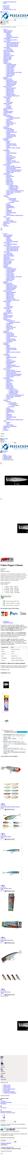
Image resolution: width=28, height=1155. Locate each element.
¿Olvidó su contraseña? (6, 1143)
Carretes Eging (9, 68)
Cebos (7, 219)
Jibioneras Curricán (10, 94)
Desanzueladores (10, 158)
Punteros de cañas (7, 56)
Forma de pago (6, 1087)
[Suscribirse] (15, 1121)
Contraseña (3, 1140)
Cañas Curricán (6, 41)
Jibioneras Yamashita (11, 87)
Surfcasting (6, 139)
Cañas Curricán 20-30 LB (12, 43)
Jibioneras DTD (10, 89)
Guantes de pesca (13, 185)
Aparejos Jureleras (10, 165)
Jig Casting (8, 106)
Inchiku (8, 98)
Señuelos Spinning (7, 103)
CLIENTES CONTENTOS (9, 1)
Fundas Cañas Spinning (11, 39)
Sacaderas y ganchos (11, 160)
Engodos (8, 218)
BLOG (5, 3)
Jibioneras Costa (10, 93)
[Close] (1, 230)
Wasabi (8, 100)
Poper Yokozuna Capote (10, 748)
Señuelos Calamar (7, 86)
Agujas (8, 203)
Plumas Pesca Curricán (11, 81)
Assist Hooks (9, 137)
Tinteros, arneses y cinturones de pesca (15, 190)
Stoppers (8, 141)
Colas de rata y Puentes (11, 145)
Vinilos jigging (9, 102)
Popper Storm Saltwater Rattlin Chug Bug (10, 806)
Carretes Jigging (10, 71)
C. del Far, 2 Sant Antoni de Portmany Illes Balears (6, 1102)
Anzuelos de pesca (7, 128)
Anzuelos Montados (10, 134)
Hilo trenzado (9, 121)
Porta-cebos (9, 175)
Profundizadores (10, 206)
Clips (7, 208)
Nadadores (8, 107)
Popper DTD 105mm (5, 992)
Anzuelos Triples (10, 130)
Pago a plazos (6, 1090)
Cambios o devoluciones (9, 1091)
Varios (4, 216)
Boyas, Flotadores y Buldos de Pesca (14, 215)
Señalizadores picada (11, 143)
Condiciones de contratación (9, 1092)
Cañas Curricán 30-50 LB (12, 45)
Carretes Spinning (10, 67)
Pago (1, 1059)
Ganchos (8, 194)
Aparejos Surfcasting (11, 168)
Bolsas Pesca (9, 180)
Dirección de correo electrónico (8, 1137)
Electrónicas (9, 159)
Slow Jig (8, 99)
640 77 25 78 (6, 5)
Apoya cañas (9, 178)
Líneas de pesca (7, 115)
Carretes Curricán (10, 69)
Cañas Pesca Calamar (8, 50)
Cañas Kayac (6, 52)
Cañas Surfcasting (7, 32)
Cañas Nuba (9, 48)
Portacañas (5, 60)
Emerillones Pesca (10, 207)
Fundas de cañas (7, 59)
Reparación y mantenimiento (9, 221)
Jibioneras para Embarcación (12, 95)
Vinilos (8, 104)
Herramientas (6, 150)
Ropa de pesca (9, 184)
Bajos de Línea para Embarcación (14, 169)
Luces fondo (9, 155)
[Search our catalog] (15, 442)
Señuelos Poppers (10, 85)
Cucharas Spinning (7, 112)
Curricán (8, 120)
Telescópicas (9, 35)
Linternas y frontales (11, 156)
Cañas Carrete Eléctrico (8, 51)
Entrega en (2, 1065)
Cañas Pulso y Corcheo (8, 55)
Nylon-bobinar (9, 119)
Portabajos (8, 205)
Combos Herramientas (11, 152)
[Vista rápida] (4, 804)
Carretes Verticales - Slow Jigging (14, 72)
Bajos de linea (6, 164)
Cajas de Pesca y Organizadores (13, 191)
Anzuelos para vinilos (11, 136)
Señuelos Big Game (7, 108)
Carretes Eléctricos (10, 73)
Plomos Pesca (6, 223)
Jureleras (8, 133)
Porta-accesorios (10, 176)
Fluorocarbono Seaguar (14, 117)
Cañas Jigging (6, 47)
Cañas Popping (6, 54)
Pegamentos (9, 210)
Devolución (3, 1071)
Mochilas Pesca (9, 181)
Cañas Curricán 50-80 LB (12, 46)
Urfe (7, 149)
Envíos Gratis (3, 1077)
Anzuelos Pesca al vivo (11, 132)
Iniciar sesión (5, 438)
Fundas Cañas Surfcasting (12, 37)
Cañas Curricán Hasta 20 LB (12, 42)
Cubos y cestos (9, 193)
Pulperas (5, 110)
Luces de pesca (9, 220)
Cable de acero (9, 124)
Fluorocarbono (9, 116)
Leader (7, 125)
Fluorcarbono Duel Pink (10, 741)
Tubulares (8, 34)
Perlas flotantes (12, 199)
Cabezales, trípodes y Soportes (13, 147)
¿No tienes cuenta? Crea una (7, 1147)
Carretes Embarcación (11, 64)
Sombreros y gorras (13, 188)
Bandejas (8, 177)
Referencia (3, 669)
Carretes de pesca (7, 63)
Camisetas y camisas (13, 186)
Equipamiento (6, 173)
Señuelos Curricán (7, 78)
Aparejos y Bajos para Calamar (13, 171)
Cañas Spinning (7, 38)
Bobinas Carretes (10, 74)
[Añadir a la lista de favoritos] (2, 598)
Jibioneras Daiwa (10, 90)
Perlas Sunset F (15, 201)
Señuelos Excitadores (11, 84)
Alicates (8, 151)
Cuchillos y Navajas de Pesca (13, 162)
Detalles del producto (8, 622)
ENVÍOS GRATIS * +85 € (9, 9)
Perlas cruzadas (12, 198)
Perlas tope (11, 202)
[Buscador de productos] (15, 20)
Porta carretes (9, 76)
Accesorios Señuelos (8, 111)
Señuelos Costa (9, 80)
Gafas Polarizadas (13, 189)
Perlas (7, 197)
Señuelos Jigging (7, 97)
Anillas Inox (9, 211)
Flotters (8, 142)
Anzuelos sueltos (10, 129)
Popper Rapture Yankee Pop (7, 940)
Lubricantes (9, 163)
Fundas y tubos (9, 182)
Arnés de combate (7, 58)
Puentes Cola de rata (11, 123)
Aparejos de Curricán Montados (13, 167)
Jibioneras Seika (10, 91)
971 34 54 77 (6, 6)
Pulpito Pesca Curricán (11, 82)
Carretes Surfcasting (10, 65)
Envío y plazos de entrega (9, 1088)
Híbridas (8, 33)
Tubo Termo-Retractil (11, 212)
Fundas (8, 146)
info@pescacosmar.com (6, 1111)
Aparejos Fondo (10, 172)
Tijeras (7, 154)
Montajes (5, 195)
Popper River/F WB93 (6, 836)
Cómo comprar (6, 1086)
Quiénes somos (6, 1085)
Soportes (8, 214)
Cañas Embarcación (7, 30)
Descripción (6, 621)
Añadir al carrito (7, 596)
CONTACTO (6, 8)
